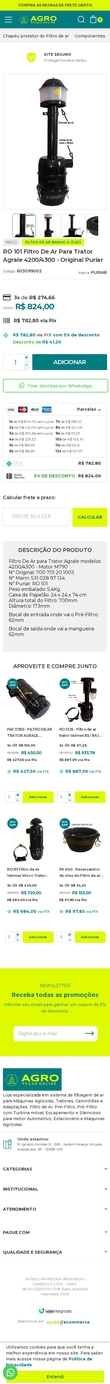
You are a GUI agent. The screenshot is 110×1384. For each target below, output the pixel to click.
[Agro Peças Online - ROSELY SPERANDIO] (38, 19)
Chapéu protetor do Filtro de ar (36, 36)
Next (100, 225)
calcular (90, 517)
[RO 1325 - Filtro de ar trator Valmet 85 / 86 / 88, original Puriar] (81, 740)
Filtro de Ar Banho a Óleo (53, 242)
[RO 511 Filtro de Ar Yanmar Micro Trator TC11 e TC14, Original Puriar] (29, 880)
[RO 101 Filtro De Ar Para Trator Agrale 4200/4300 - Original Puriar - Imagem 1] (24, 225)
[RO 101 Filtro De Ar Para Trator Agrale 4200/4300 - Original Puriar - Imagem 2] (48, 225)
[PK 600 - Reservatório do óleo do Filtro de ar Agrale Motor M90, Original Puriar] (81, 880)
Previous (9, 225)
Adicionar (69, 362)
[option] (36, 36)
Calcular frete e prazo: (29, 497)
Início (11, 242)
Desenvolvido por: (30, 1321)
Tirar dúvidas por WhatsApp (60, 386)
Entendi (55, 1376)
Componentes (90, 36)
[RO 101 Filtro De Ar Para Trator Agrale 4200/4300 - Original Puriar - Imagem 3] (73, 225)
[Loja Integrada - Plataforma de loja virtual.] (55, 1310)
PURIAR (99, 272)
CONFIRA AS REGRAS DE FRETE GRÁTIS (55, 5)
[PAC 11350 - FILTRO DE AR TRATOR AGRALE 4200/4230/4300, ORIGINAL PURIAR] (29, 740)
